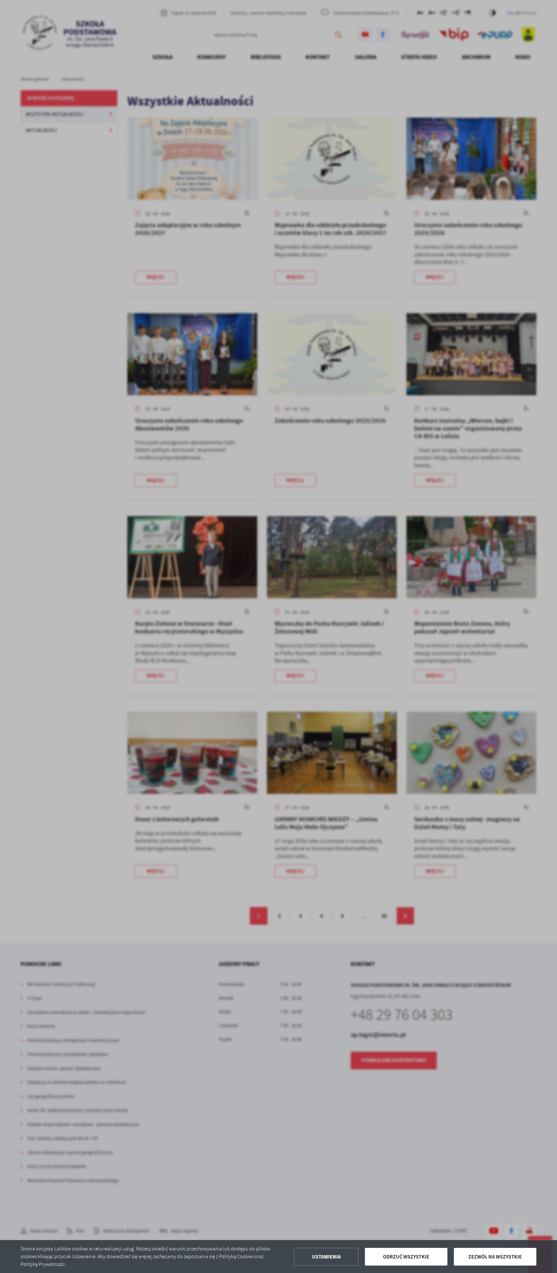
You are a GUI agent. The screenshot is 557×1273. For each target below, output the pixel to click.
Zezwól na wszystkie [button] (495, 1256)
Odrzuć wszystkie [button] (406, 1256)
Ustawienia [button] (326, 1256)
